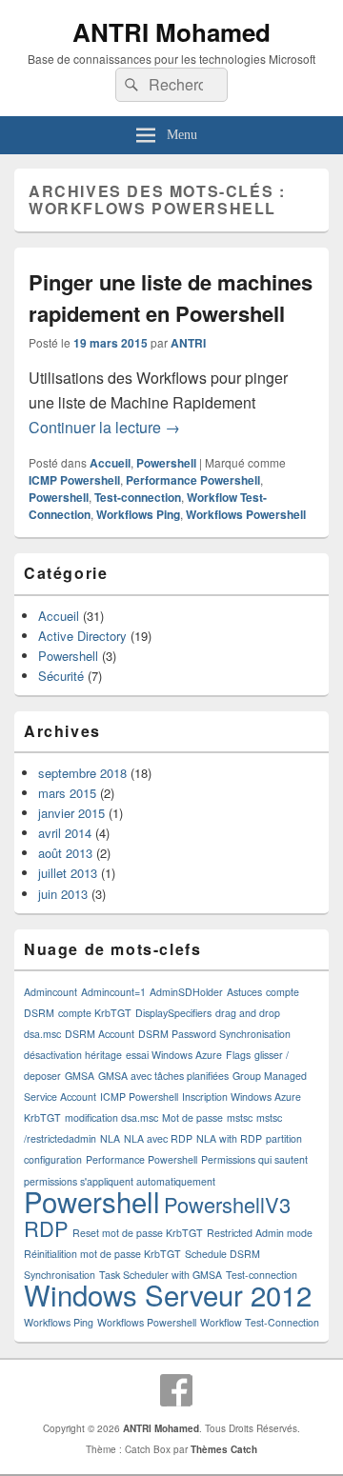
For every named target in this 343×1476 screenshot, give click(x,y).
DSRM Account (99, 1034)
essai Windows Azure (174, 1054)
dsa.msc (42, 1034)
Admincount (50, 992)
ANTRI (188, 342)
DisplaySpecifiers (173, 1013)
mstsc (239, 1117)
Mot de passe (192, 1117)
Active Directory (82, 636)
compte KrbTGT (94, 1013)
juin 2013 (63, 894)
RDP (46, 1228)
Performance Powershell (193, 480)
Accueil (110, 462)
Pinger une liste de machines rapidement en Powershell (171, 298)
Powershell (166, 462)
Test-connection (137, 497)
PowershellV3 (227, 1204)
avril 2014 (64, 833)
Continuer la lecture (104, 427)
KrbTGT (42, 1117)
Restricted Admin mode (260, 1233)
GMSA (79, 1075)
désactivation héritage (73, 1054)
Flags (238, 1054)
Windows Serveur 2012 (168, 1294)
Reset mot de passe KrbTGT (137, 1233)
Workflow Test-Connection (259, 1322)
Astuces (244, 992)
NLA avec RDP (158, 1138)
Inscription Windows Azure (241, 1096)
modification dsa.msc (111, 1117)
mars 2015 (67, 793)
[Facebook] (176, 1390)
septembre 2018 (82, 773)
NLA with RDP (229, 1138)
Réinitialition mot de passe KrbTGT (102, 1254)
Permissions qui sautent (254, 1159)
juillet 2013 (67, 873)
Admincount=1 (113, 992)
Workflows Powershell (246, 514)
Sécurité (61, 676)
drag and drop (247, 1013)
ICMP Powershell (74, 480)
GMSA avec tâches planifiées (163, 1075)
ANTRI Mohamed (171, 32)
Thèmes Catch (224, 1449)
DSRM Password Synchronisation (214, 1034)
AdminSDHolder (186, 992)
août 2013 (65, 853)
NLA (110, 1138)
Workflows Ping (138, 514)
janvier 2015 (71, 813)
